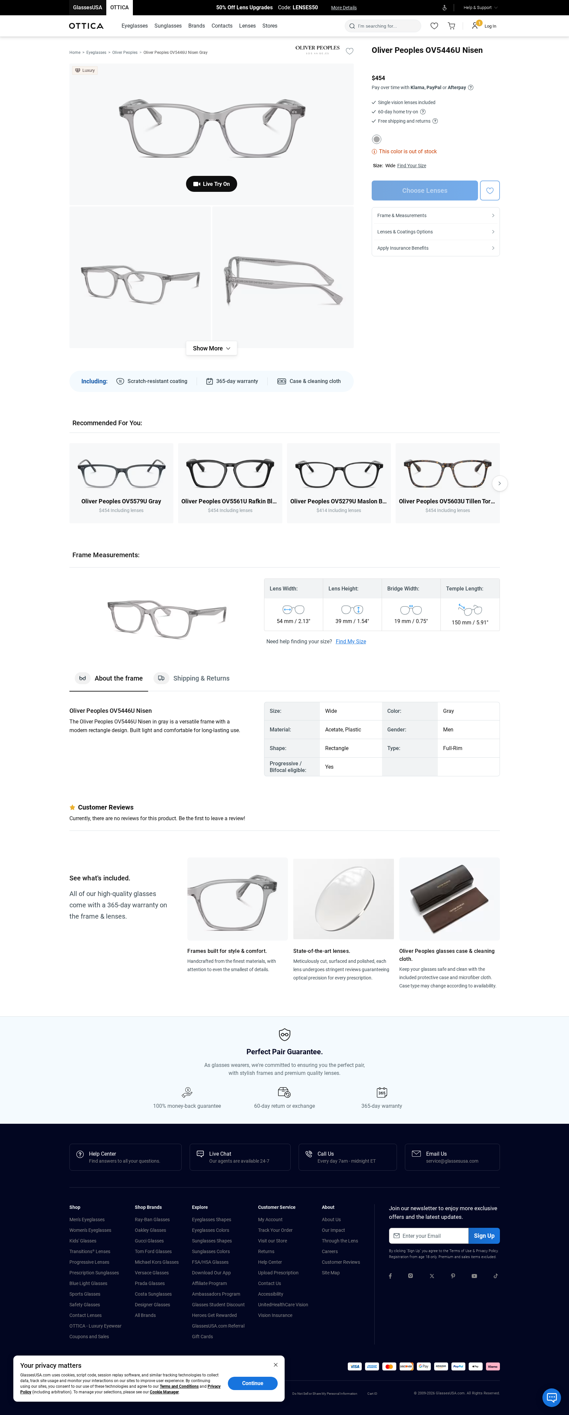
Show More (208, 348)
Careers (330, 1251)
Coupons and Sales (89, 1336)
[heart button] (490, 190)
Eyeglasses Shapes (211, 1219)
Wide (390, 165)
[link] (86, 26)
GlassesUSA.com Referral (218, 1326)
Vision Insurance (275, 1315)
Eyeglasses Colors (210, 1230)
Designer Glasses (152, 1304)
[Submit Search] (352, 26)
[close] (275, 1364)
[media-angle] (140, 277)
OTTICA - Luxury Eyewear (95, 1326)
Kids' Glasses (82, 1240)
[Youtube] (474, 1277)
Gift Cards (202, 1336)
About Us (331, 1219)
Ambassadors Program (216, 1294)
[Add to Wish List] (349, 51)
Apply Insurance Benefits (402, 248)
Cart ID (372, 1393)
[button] (355, 1366)
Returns (266, 1251)
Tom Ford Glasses (153, 1251)
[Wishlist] (434, 26)
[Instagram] (410, 1277)
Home (74, 52)
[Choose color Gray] (377, 139)
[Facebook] (390, 1277)
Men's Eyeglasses (87, 1219)
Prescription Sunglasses (94, 1272)
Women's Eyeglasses (90, 1230)
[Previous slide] (69, 483)
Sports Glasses (84, 1294)
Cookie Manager (164, 1392)
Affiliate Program (209, 1283)
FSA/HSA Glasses (210, 1262)
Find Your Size (411, 165)
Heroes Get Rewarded (214, 1315)
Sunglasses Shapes (212, 1240)
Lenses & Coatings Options (405, 231)
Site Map (331, 1272)
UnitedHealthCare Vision (283, 1304)
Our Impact (333, 1230)
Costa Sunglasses (153, 1294)
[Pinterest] (453, 1277)
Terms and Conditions (179, 1386)
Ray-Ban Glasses (152, 1219)
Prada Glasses (150, 1283)
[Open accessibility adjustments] (444, 8)
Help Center (270, 1262)
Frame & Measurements (402, 215)
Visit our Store (272, 1240)
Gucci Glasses (149, 1240)
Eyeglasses (96, 52)
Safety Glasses (84, 1304)
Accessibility (270, 1294)
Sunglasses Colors (211, 1251)
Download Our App (211, 1272)
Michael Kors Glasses (157, 1262)
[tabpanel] (284, 739)
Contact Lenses (85, 1315)
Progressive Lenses (89, 1262)
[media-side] (283, 277)
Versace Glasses (152, 1272)
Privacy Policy (487, 1251)
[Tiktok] (496, 1277)
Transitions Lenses (89, 1251)
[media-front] (211, 134)
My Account (270, 1219)
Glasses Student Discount (218, 1304)
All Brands (145, 1315)
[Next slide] (500, 483)
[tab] (108, 681)
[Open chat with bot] (551, 1397)
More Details (344, 7)
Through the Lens (340, 1240)
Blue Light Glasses (88, 1283)
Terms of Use (460, 1251)
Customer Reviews (341, 1262)
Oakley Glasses (150, 1230)
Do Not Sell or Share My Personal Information (324, 1393)
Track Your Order (275, 1230)
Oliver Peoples (125, 52)
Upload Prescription (278, 1272)
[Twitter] (431, 1277)
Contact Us (269, 1283)
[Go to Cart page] (451, 26)
